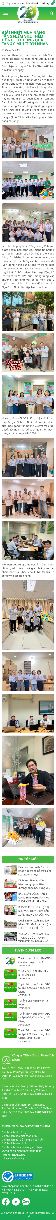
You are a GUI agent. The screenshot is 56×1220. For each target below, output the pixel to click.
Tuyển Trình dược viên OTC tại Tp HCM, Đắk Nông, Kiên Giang (34, 987)
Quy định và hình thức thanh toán (22, 1151)
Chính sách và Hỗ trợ (14, 1132)
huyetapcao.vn (10, 1162)
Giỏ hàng (47, 3)
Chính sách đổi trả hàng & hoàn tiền (23, 1139)
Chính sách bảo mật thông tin (19, 1136)
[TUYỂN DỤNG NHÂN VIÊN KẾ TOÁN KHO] (10, 974)
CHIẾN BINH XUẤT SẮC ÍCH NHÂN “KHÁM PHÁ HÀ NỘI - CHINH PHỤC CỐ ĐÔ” (34, 924)
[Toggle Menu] (5, 13)
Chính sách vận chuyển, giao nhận (22, 1147)
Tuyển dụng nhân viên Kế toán (33, 1002)
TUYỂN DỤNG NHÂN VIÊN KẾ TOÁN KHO (33, 973)
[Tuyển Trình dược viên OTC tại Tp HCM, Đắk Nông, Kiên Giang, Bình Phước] (10, 1033)
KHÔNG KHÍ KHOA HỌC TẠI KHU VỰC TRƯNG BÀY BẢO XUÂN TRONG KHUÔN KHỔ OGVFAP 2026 (34, 911)
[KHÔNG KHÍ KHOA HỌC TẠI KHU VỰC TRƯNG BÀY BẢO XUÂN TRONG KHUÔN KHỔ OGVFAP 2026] (10, 910)
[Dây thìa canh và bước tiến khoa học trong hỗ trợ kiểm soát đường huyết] (10, 870)
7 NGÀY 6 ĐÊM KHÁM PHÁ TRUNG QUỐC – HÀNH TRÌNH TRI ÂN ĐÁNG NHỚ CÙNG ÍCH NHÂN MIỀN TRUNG (33, 937)
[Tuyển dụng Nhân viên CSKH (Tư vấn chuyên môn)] (10, 961)
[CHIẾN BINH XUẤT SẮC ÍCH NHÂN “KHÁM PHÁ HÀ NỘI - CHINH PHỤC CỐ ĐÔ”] (10, 923)
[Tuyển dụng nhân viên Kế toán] (10, 1003)
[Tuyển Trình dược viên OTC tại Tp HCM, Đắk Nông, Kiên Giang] (10, 987)
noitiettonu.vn (10, 1165)
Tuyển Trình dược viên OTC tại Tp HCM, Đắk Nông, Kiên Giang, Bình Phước (34, 1034)
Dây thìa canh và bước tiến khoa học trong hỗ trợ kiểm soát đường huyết (34, 870)
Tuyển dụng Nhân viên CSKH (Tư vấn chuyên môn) (35, 960)
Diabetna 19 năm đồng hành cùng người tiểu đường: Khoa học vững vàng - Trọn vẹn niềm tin (35, 884)
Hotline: (13, 1156)
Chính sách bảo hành (14, 1143)
